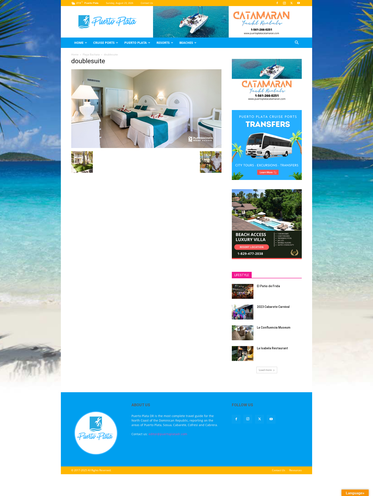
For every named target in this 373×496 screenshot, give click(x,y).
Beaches (186, 43)
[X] (291, 3)
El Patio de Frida (268, 286)
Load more (265, 370)
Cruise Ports (104, 43)
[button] (296, 43)
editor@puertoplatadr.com (168, 434)
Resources (295, 470)
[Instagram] (284, 3)
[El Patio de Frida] (242, 291)
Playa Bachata (91, 54)
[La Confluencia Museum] (242, 332)
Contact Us (147, 3)
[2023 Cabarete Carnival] (242, 312)
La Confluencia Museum (273, 327)
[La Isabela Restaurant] (242, 353)
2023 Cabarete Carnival (273, 307)
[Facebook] (277, 3)
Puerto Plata (135, 43)
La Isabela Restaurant (272, 348)
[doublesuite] (146, 147)
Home (79, 43)
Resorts (163, 43)
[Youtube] (298, 3)
